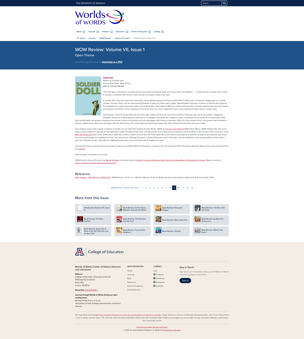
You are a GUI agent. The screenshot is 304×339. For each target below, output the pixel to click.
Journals (91, 31)
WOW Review (105, 38)
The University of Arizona (171, 330)
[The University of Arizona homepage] (91, 3)
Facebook (160, 278)
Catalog (157, 31)
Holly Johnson (81, 177)
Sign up (185, 280)
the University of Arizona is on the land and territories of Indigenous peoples (130, 315)
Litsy (155, 271)
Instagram (160, 282)
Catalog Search (133, 290)
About (78, 31)
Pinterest (160, 274)
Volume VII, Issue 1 (122, 38)
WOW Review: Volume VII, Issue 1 (125, 188)
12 (187, 188)
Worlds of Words (112, 160)
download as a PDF (112, 62)
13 (192, 188)
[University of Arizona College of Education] (99, 252)
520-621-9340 (91, 290)
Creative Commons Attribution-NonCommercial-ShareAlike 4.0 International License (170, 160)
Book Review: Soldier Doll (99, 177)
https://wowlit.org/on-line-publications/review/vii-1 (95, 163)
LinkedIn (159, 286)
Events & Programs (139, 31)
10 (178, 188)
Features (105, 31)
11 (183, 188)
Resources (120, 31)
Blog (129, 278)
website (81, 149)
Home (82, 38)
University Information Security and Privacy (152, 327)
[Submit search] (224, 3)
